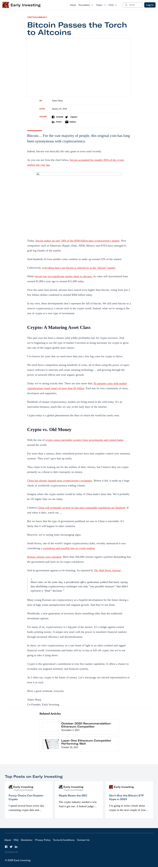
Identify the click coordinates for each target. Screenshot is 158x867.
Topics (99, 5)
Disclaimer (27, 839)
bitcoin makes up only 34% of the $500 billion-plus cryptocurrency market (77, 240)
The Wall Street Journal (107, 570)
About (73, 5)
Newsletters (84, 5)
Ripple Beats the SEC (73, 795)
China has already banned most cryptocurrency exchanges (59, 480)
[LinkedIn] (16, 846)
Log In (150, 5)
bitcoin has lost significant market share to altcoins (63, 276)
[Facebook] (6, 846)
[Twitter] (11, 846)
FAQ (111, 5)
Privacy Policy (42, 839)
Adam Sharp (57, 100)
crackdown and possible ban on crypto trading (69, 548)
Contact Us (83, 839)
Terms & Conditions (64, 839)
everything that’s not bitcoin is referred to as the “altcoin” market (78, 267)
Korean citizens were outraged (44, 556)
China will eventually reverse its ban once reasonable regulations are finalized (81, 507)
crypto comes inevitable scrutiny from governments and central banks (84, 439)
